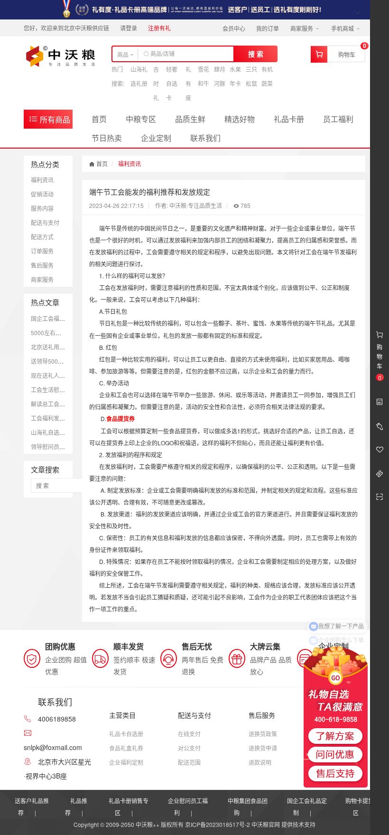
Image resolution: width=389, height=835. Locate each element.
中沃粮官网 (265, 824)
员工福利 (338, 118)
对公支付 (189, 748)
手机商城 (343, 28)
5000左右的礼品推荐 (57, 332)
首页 (99, 118)
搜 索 (255, 53)
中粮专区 (141, 118)
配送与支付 (45, 222)
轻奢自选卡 (171, 83)
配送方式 (42, 237)
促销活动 (42, 194)
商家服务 (302, 28)
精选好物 (239, 118)
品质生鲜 (190, 118)
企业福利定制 (126, 762)
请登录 (128, 28)
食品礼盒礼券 (126, 748)
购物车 (346, 54)
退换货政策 (263, 734)
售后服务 (42, 265)
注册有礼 (159, 28)
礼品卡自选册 (126, 734)
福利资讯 (42, 180)
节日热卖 (107, 137)
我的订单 (267, 28)
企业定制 (156, 137)
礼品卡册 (289, 118)
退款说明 (260, 762)
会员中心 (233, 28)
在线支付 (189, 734)
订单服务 (42, 251)
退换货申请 (263, 748)
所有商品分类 (49, 121)
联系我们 (205, 137)
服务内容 (42, 208)
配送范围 (189, 762)
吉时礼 (156, 83)
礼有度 (188, 83)
